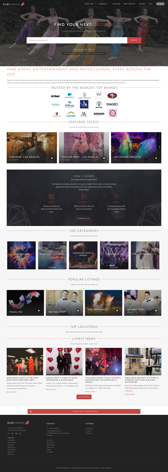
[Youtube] (16, 433)
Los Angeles (16, 80)
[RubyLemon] (13, 4)
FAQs (151, 4)
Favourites (88, 433)
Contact (142, 4)
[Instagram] (8, 433)
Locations (116, 4)
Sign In (161, 4)
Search (134, 40)
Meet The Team (129, 4)
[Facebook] (12, 433)
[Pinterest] (20, 433)
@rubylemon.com (55, 431)
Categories (102, 4)
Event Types (89, 428)
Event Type (89, 4)
